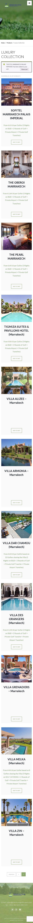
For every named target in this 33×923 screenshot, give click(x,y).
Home (3, 43)
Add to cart (16, 142)
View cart (24, 69)
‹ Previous (11, 874)
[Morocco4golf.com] (12, 6)
